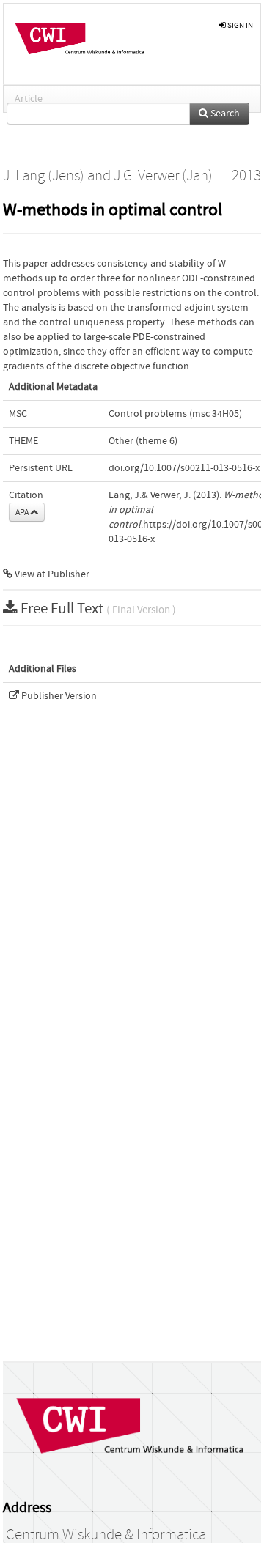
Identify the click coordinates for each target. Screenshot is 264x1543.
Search (224, 113)
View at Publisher (50, 574)
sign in (239, 25)
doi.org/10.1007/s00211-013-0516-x (184, 468)
